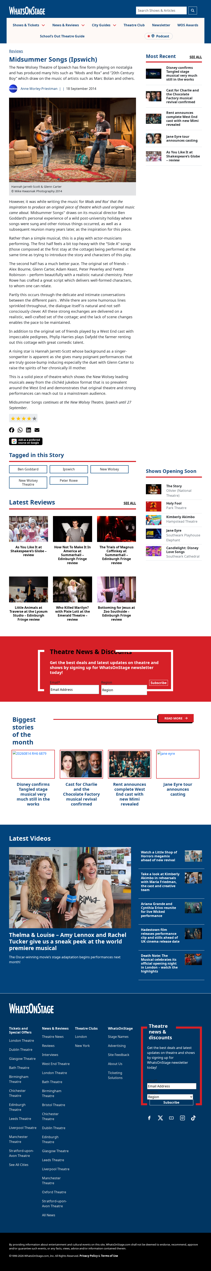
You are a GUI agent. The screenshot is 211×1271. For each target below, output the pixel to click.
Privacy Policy (89, 1256)
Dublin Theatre (20, 1049)
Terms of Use (109, 1256)
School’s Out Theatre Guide (62, 36)
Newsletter (161, 25)
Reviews (16, 51)
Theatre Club (134, 25)
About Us (115, 1063)
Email (55, 682)
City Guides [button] (101, 25)
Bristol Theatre (53, 1105)
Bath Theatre (19, 1067)
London (81, 1036)
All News (48, 1215)
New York (82, 1045)
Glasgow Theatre (22, 1058)
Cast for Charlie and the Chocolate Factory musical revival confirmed (81, 794)
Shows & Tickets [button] (26, 25)
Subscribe (158, 683)
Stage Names (118, 1036)
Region (106, 682)
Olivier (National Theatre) (178, 493)
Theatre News (53, 1036)
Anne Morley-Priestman (39, 88)
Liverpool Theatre (22, 1127)
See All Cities (18, 1164)
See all (196, 57)
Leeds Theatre (20, 1118)
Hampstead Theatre (181, 521)
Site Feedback (118, 1054)
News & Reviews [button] (66, 25)
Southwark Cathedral (182, 556)
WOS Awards (187, 25)
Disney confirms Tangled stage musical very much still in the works (33, 794)
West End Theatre (56, 1063)
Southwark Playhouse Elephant (183, 537)
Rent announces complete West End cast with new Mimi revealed (129, 794)
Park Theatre (176, 508)
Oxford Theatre (54, 1192)
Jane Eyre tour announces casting (177, 789)
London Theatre (21, 1040)
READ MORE (173, 718)
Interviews (50, 1054)
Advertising (117, 1045)
